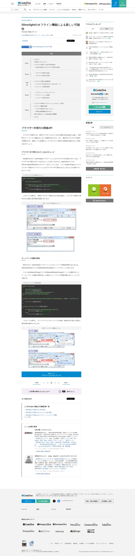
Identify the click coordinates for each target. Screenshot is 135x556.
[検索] (25, 9)
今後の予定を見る (100, 200)
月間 (106, 29)
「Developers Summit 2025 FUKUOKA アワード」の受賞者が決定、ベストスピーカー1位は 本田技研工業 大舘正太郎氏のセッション (101, 69)
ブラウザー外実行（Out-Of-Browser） (45, 64)
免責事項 (75, 543)
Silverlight (24, 40)
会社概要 (81, 543)
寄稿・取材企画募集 (92, 501)
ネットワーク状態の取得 (43, 87)
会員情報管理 (68, 543)
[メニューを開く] (12, 3)
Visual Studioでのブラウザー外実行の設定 (48, 67)
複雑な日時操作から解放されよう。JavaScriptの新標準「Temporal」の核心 (101, 58)
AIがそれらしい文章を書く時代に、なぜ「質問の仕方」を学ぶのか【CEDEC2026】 (99, 155)
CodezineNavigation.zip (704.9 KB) (42, 47)
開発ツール (82, 10)
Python (74, 10)
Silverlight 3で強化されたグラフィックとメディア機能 (41, 415)
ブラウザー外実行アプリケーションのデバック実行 (49, 103)
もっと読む (27, 417)
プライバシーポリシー (101, 543)
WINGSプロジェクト (42, 438)
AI (30, 10)
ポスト (71, 40)
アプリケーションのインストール (45, 92)
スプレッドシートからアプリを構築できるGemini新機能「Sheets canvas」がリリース (101, 37)
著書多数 (67, 446)
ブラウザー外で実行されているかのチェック (48, 84)
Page (27, 63)
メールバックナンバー (100, 102)
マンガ (101, 10)
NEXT (65, 383)
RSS (55, 466)
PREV (36, 383)
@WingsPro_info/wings (41, 468)
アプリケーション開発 (40, 10)
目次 (51, 53)
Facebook (63, 468)
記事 (44, 4)
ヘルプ (51, 543)
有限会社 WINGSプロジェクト (63, 459)
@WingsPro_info (64, 466)
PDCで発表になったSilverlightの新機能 (45, 114)
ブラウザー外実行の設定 (43, 73)
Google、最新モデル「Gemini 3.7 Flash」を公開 (101, 33)
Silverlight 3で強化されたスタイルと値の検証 (39, 412)
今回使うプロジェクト (40, 62)
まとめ (36, 117)
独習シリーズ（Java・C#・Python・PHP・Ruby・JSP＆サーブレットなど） (56, 439)
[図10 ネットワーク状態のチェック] (51, 349)
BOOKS (58, 4)
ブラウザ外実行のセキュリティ (45, 109)
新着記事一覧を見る (99, 169)
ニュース (37, 4)
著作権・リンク (59, 543)
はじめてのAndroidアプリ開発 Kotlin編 (50, 446)
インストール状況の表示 (43, 98)
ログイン (100, 111)
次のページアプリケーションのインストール (51, 374)
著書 (45, 466)
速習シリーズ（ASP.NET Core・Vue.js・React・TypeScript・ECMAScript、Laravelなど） (55, 442)
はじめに (36, 59)
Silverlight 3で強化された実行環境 (35, 410)
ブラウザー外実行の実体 (43, 75)
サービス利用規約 (90, 543)
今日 (93, 29)
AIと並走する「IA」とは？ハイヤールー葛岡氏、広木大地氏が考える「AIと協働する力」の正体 (99, 148)
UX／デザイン (92, 10)
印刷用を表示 (28, 399)
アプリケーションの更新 (43, 95)
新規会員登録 (100, 107)
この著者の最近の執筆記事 (42, 451)
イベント (51, 4)
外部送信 (111, 543)
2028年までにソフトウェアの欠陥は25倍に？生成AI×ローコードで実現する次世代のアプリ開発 (99, 134)
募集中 (59, 465)
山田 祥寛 (24, 35)
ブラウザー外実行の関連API (42, 81)
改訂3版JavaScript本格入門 (48, 444)
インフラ (52, 10)
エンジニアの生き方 (63, 10)
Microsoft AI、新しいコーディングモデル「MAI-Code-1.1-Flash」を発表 (100, 63)
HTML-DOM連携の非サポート (44, 111)
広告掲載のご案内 (106, 501)
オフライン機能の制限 (40, 106)
